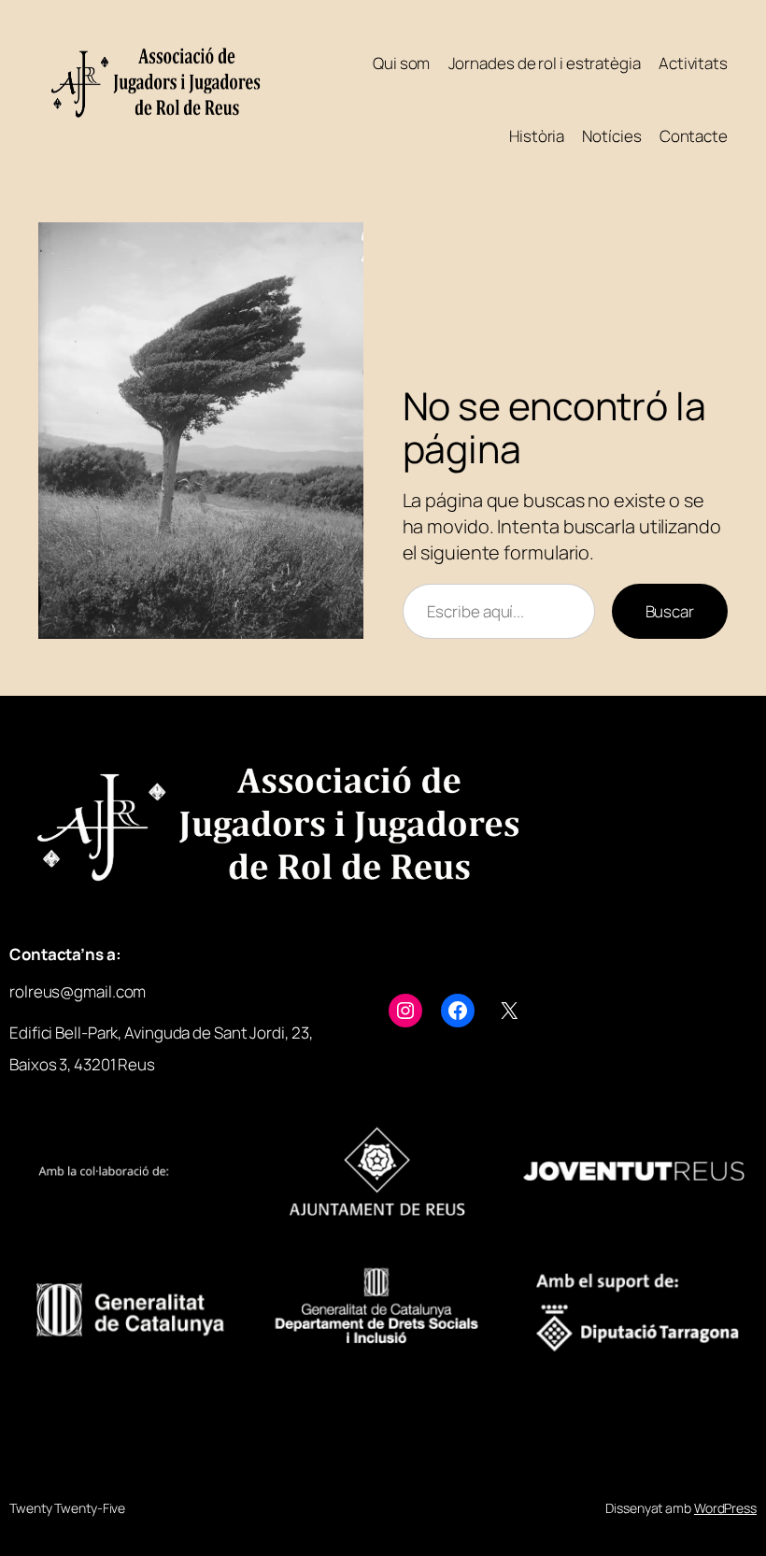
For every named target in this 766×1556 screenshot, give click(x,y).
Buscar (669, 611)
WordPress (725, 1508)
